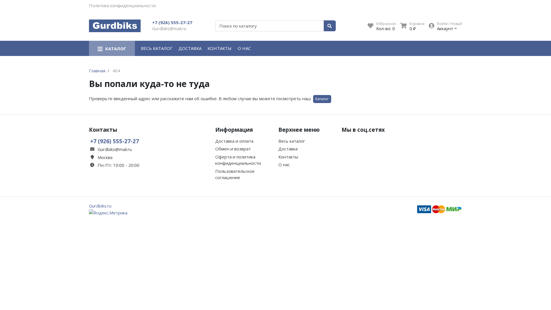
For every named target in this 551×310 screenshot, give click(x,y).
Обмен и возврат (233, 149)
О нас (244, 48)
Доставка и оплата (234, 141)
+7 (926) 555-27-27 (172, 22)
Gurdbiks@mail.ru (169, 28)
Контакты (219, 48)
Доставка (190, 48)
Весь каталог (156, 48)
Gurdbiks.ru (100, 206)
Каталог (322, 98)
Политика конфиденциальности (122, 5)
